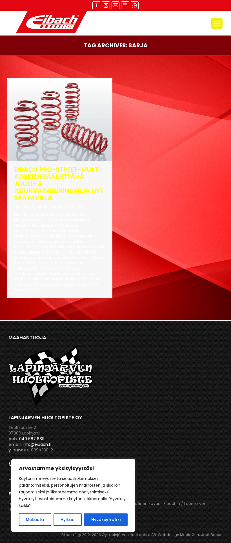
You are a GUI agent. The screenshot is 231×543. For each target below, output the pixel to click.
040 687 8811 (31, 439)
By (47, 206)
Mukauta (35, 519)
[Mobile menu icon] (217, 23)
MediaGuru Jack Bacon (201, 534)
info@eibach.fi (37, 444)
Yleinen (20, 206)
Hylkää (68, 519)
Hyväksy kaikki (106, 519)
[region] (73, 495)
